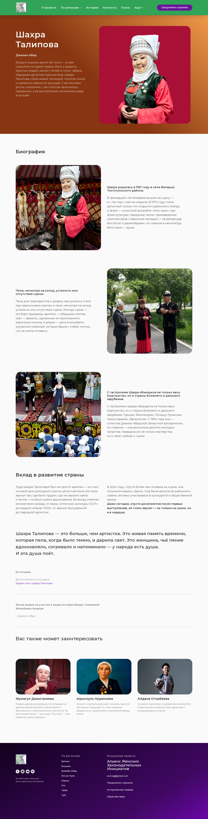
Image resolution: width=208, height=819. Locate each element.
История (92, 7)
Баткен (65, 761)
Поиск (125, 7)
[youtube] (28, 771)
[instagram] (23, 771)
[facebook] (17, 771)
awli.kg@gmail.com (117, 776)
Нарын (65, 780)
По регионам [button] (70, 7)
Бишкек (66, 766)
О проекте (49, 7)
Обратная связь (116, 796)
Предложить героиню (120, 782)
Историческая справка (120, 789)
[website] (33, 771)
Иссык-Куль (68, 775)
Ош (63, 785)
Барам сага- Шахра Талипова (34, 583)
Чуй (63, 795)
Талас (64, 790)
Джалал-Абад (69, 771)
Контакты (109, 7)
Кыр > (139, 7)
